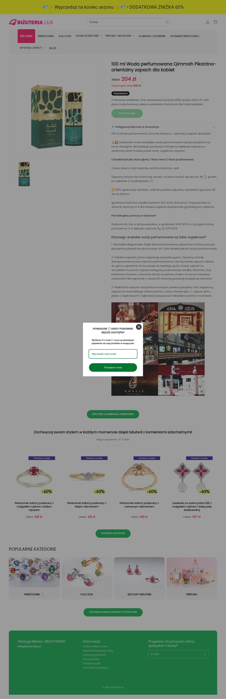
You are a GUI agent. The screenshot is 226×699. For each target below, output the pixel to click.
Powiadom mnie (113, 367)
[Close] (139, 327)
